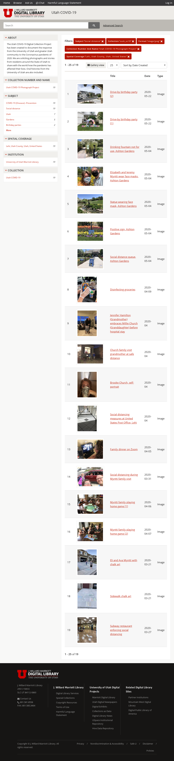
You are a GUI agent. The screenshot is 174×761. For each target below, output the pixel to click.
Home (6, 2)
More (8, 130)
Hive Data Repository (103, 728)
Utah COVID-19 (63, 12)
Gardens (10, 119)
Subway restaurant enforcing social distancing (121, 630)
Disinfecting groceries (122, 289)
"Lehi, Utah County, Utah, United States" (97, 56)
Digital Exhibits (99, 706)
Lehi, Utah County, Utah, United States (24, 146)
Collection (16, 170)
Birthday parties (13, 125)
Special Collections (65, 697)
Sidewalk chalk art (120, 596)
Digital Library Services (67, 693)
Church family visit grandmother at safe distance (122, 354)
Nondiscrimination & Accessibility (107, 743)
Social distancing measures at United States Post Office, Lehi (123, 418)
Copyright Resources (66, 702)
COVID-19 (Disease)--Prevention (21, 103)
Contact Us (25, 698)
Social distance (13, 108)
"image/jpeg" (149, 41)
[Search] (94, 25)
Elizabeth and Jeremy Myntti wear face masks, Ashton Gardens (124, 176)
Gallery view (97, 65)
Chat (41, 2)
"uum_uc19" (120, 41)
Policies (150, 750)
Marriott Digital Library (103, 697)
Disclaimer (148, 743)
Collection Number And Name (29, 80)
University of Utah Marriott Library (22, 161)
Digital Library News (102, 715)
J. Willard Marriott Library (29, 685)
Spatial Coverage (20, 138)
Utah (8, 114)
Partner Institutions (138, 697)
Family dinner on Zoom (124, 449)
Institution (16, 154)
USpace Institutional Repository (102, 722)
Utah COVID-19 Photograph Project (22, 87)
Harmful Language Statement (64, 2)
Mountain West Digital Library (139, 703)
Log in (169, 2)
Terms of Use (62, 707)
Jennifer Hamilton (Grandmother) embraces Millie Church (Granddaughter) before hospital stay (124, 323)
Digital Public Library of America (140, 712)
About (12, 37)
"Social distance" (88, 41)
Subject (13, 96)
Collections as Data (101, 711)
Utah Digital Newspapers (104, 701)
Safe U (133, 743)
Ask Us (29, 2)
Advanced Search (113, 25)
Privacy (80, 743)
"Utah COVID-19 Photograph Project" (102, 48)
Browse (17, 2)
